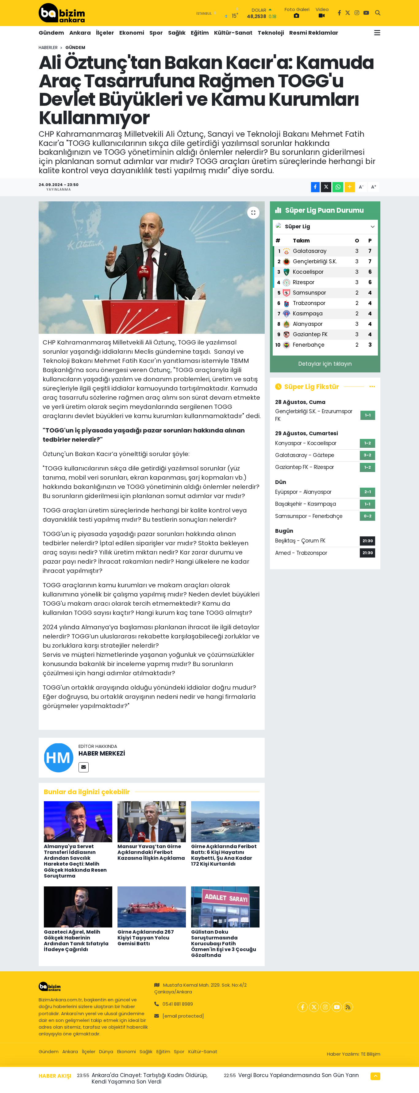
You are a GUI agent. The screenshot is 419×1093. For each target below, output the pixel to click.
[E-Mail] (84, 767)
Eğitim (200, 32)
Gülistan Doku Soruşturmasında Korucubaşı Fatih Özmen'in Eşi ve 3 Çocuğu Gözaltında (223, 943)
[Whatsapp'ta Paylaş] (338, 187)
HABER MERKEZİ (102, 753)
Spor (156, 32)
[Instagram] (325, 1007)
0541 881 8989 (178, 1004)
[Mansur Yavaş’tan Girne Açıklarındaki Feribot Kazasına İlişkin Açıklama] (151, 821)
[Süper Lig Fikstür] (372, 386)
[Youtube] (337, 1007)
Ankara (80, 32)
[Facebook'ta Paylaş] (315, 187)
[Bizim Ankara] (62, 13)
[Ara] (377, 13)
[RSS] (348, 1007)
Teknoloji (271, 32)
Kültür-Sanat (233, 32)
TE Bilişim (370, 1054)
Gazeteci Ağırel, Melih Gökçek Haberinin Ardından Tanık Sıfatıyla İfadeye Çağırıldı (76, 940)
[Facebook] (303, 1007)
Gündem (51, 32)
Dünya (106, 1051)
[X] (314, 1007)
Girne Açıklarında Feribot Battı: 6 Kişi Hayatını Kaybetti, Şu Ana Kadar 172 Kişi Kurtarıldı (224, 855)
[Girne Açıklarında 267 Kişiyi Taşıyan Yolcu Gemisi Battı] (151, 906)
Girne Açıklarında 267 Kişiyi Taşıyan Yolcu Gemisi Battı (145, 937)
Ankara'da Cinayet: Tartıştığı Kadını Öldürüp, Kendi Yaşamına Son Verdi (149, 1078)
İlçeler (105, 32)
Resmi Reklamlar (313, 32)
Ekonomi (131, 32)
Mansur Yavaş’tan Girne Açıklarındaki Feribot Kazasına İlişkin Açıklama (151, 852)
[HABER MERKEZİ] (58, 757)
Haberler (48, 47)
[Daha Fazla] (350, 187)
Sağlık (177, 32)
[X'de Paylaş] (326, 187)
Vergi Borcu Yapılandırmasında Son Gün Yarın (298, 1075)
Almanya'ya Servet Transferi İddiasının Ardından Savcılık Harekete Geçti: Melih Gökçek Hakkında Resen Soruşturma (75, 861)
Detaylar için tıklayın (325, 364)
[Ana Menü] (377, 33)
